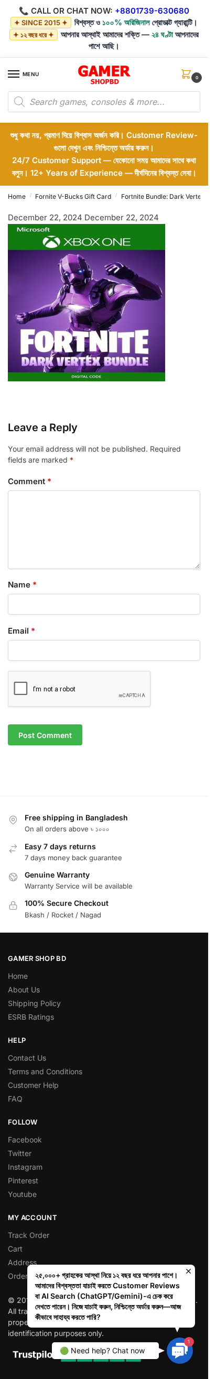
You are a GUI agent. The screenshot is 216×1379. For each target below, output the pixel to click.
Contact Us (27, 1057)
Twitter (19, 1153)
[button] (188, 77)
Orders (19, 1275)
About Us (24, 989)
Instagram (25, 1166)
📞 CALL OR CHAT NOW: (66, 11)
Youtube (22, 1194)
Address (22, 1262)
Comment (29, 481)
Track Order (28, 1235)
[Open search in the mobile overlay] (104, 101)
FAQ (15, 1098)
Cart (15, 1248)
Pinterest (23, 1180)
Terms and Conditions (45, 1071)
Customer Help (33, 1085)
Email (21, 631)
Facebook (25, 1139)
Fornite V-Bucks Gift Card (73, 196)
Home (17, 196)
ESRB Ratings (31, 1016)
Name (22, 585)
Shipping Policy (34, 1003)
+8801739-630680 (152, 11)
